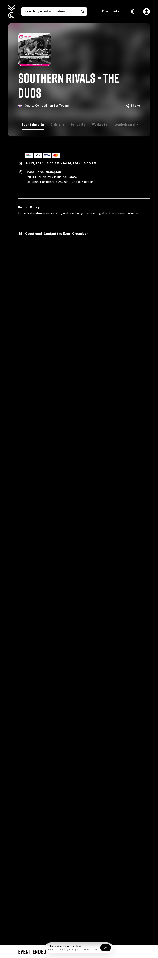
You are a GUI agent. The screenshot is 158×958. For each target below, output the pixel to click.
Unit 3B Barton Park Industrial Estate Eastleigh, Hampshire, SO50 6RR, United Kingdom (59, 179)
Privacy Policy (68, 949)
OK (106, 947)
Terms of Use (90, 949)
